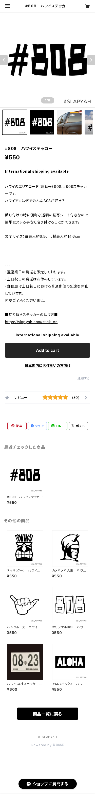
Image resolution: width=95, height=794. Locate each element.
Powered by (42, 745)
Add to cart (47, 350)
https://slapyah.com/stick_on (31, 322)
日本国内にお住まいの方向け (47, 365)
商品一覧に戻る (47, 713)
